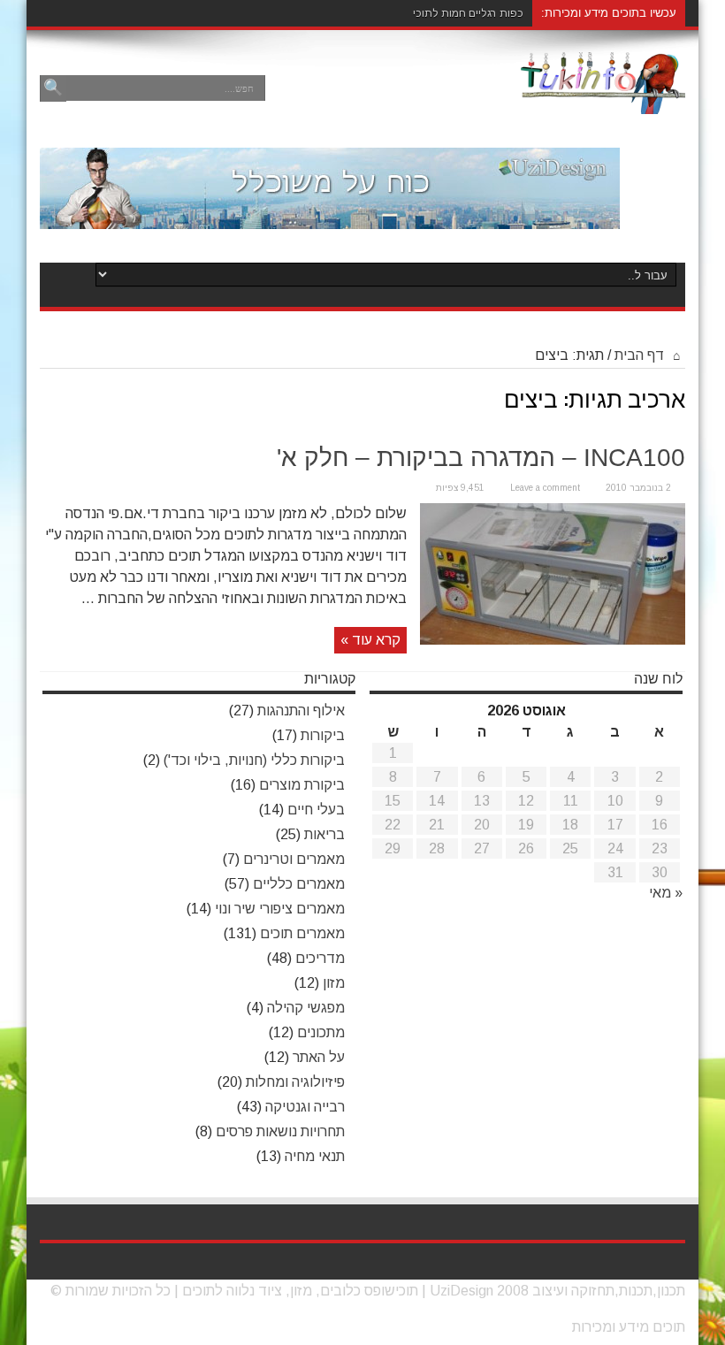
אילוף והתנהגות (301, 710)
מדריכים (320, 958)
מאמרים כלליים (299, 883)
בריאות (324, 834)
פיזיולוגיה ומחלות (295, 1081)
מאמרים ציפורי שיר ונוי (280, 908)
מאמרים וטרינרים (294, 859)
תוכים (198, 1290)
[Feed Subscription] (671, 393)
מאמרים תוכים (302, 933)
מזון (334, 982)
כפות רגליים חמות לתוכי (468, 13)
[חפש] (53, 88)
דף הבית (641, 355)
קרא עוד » (370, 639)
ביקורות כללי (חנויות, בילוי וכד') (254, 760)
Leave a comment (545, 488)
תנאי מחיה (315, 1156)
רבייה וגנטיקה (305, 1106)
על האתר (319, 1057)
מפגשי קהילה (306, 1007)
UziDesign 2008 (479, 1290)
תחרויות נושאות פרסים (280, 1131)
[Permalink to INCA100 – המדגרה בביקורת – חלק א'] (552, 639)
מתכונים (321, 1032)
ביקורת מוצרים (302, 784)
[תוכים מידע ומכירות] (603, 101)
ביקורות (323, 735)
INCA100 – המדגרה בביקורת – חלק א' (481, 457)
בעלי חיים (316, 809)
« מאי (666, 892)
